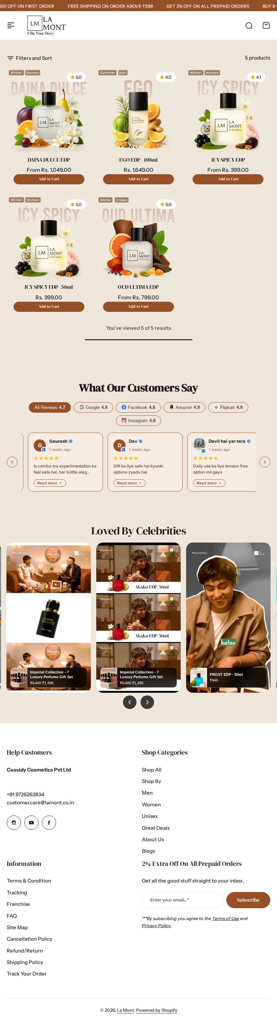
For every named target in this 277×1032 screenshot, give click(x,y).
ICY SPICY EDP (228, 159)
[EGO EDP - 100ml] (138, 109)
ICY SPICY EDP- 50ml (49, 287)
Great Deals (156, 828)
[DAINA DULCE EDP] (49, 109)
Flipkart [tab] (231, 407)
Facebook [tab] (141, 407)
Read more (40, 483)
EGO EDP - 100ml (138, 159)
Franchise (18, 904)
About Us (153, 839)
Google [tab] (96, 407)
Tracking (17, 892)
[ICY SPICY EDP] (228, 109)
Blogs (148, 851)
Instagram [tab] (141, 420)
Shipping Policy (25, 962)
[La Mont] (46, 25)
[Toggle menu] (10, 25)
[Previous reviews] (12, 462)
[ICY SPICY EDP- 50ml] (49, 236)
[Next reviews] (264, 462)
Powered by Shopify (156, 1010)
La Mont (125, 1010)
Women (151, 804)
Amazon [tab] (188, 407)
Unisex (150, 816)
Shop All (151, 769)
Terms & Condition (29, 880)
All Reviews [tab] (49, 407)
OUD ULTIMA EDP (138, 287)
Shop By (151, 781)
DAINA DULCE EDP (49, 159)
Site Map (17, 927)
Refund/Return (25, 950)
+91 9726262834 (25, 794)
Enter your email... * (169, 899)
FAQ (12, 916)
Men (147, 792)
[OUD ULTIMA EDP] (138, 236)
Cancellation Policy (29, 939)
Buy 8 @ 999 (202, 6)
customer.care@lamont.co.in (40, 802)
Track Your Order (27, 973)
